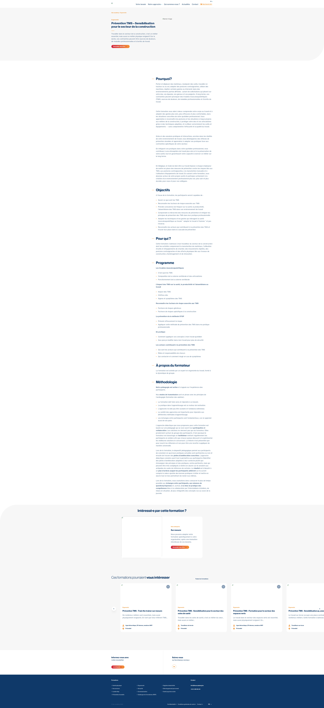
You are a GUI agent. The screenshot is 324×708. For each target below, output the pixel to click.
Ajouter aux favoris (123, 89)
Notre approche (154, 4)
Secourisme (116, 688)
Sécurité (140, 688)
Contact (195, 4)
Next (320, 609)
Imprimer (120, 93)
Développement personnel (171, 688)
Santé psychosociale (169, 691)
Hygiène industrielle (169, 685)
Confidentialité (171, 704)
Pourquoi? (159, 64)
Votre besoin (141, 4)
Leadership (116, 691)
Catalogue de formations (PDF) (147, 694)
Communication (142, 691)
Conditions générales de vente (186, 704)
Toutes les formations (201, 579)
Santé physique (117, 685)
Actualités (186, 4)
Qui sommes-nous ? (172, 4)
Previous (114, 609)
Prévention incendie (118, 694)
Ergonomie (115, 20)
